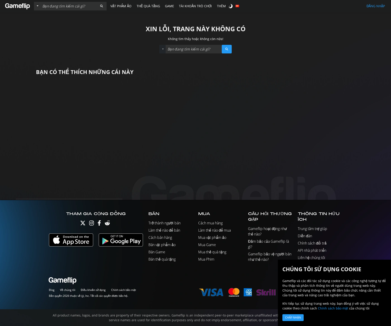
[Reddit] (107, 224)
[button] (102, 6)
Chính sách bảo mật (123, 290)
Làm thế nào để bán (164, 230)
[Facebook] (99, 224)
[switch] (231, 6)
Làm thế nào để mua (214, 230)
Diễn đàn (305, 235)
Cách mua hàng (210, 223)
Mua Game (207, 244)
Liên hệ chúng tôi (311, 257)
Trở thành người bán (164, 223)
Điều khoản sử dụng (93, 290)
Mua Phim (206, 259)
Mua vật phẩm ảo (212, 237)
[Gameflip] (17, 6)
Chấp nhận (293, 317)
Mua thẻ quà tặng (212, 251)
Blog (52, 290)
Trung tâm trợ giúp (312, 228)
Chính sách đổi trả (312, 243)
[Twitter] (83, 224)
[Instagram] (91, 224)
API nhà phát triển (312, 250)
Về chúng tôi (67, 290)
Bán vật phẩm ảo (162, 244)
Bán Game (156, 251)
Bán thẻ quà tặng (162, 259)
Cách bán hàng (160, 237)
